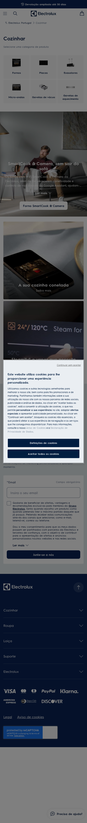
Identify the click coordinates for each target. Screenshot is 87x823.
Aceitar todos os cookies (43, 453)
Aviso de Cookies (36, 427)
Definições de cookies (43, 442)
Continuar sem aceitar (69, 365)
